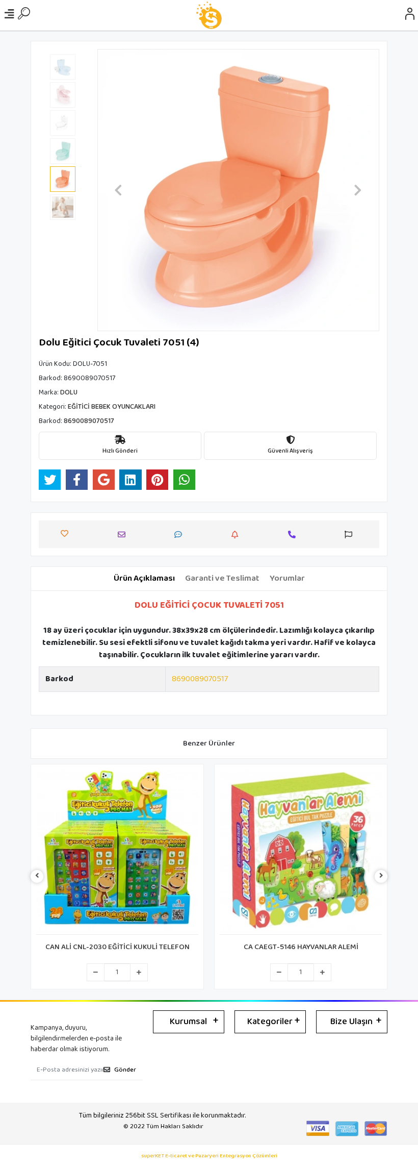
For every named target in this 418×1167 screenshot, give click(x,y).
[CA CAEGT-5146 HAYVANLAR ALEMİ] (301, 852)
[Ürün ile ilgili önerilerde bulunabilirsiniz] (351, 534)
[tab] (144, 578)
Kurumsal (188, 1021)
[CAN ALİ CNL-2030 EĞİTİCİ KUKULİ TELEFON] (117, 852)
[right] (381, 876)
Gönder (125, 1069)
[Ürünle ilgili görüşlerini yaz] (181, 534)
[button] (118, 190)
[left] (37, 876)
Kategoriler (270, 1021)
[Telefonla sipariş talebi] (294, 534)
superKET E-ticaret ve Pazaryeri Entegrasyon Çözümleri (209, 1156)
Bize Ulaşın (351, 1021)
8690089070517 (200, 679)
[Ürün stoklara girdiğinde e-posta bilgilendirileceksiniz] (237, 534)
